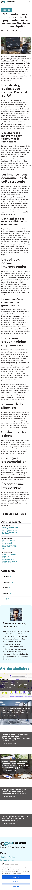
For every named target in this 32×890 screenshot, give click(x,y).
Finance (6, 10)
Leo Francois (17, 31)
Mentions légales (7, 857)
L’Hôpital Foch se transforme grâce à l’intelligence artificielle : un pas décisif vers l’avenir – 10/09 (10, 544)
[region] (16, 875)
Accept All (16, 877)
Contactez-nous (7, 860)
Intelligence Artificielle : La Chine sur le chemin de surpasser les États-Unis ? (14, 792)
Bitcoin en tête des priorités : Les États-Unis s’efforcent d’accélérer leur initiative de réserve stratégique (9, 559)
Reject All (16, 886)
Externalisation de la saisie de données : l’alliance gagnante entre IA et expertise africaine (10, 531)
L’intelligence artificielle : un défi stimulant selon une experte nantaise (15, 819)
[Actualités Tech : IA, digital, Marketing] (8, 2)
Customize (16, 882)
